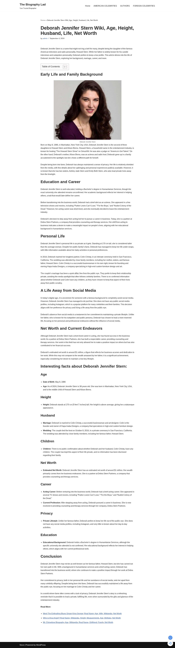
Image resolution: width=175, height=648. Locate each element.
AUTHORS (125, 6)
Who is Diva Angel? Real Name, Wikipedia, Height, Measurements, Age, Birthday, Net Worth (82, 618)
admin (45, 38)
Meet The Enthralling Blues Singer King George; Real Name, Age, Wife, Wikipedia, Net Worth (82, 614)
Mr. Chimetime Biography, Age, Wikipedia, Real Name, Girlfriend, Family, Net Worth (78, 622)
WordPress (41, 645)
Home (87, 6)
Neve (22, 645)
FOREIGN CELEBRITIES (144, 6)
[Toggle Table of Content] (63, 67)
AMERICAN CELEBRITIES (105, 6)
